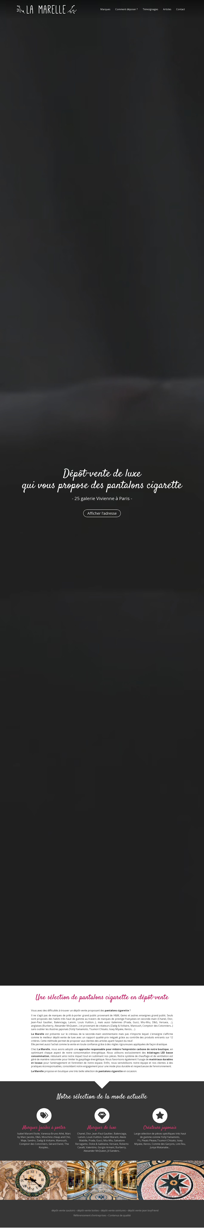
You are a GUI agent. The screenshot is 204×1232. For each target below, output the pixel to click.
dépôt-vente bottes (88, 1210)
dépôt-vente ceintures (113, 1210)
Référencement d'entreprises (89, 1215)
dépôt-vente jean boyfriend (143, 1210)
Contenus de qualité (119, 1215)
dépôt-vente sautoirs (63, 1210)
